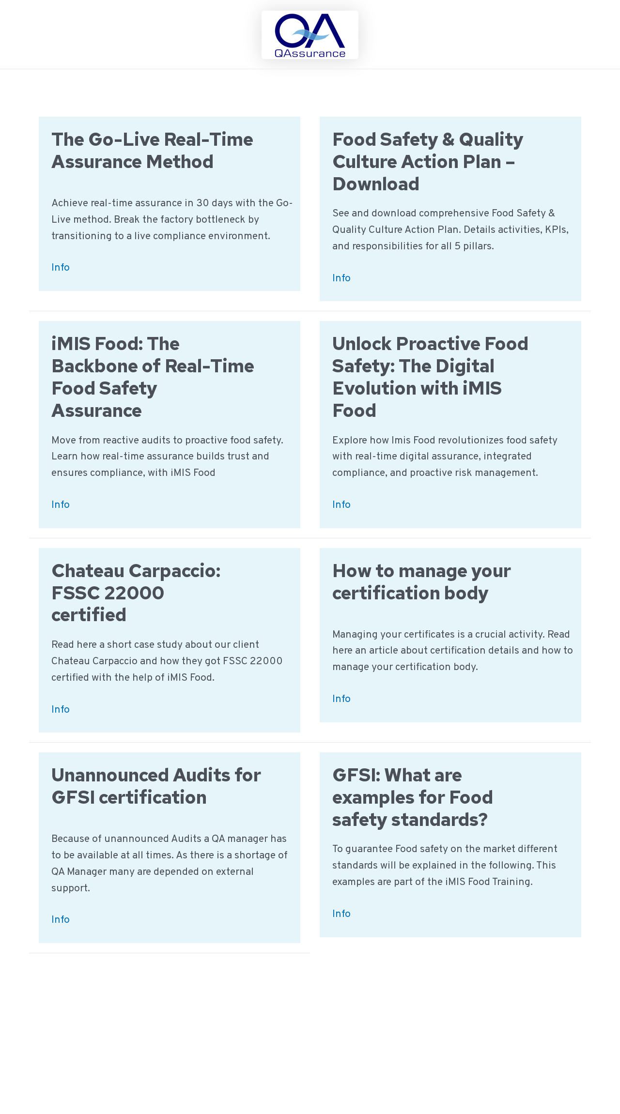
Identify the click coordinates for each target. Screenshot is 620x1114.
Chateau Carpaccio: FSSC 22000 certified (135, 593)
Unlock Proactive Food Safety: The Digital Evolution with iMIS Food (430, 377)
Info (60, 268)
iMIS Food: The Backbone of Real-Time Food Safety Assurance (152, 377)
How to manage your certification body (421, 582)
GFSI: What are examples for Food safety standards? (412, 797)
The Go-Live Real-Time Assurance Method (152, 150)
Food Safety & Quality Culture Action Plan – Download (428, 161)
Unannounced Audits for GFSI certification (156, 786)
